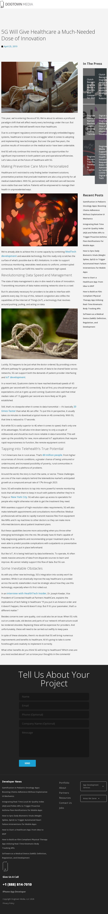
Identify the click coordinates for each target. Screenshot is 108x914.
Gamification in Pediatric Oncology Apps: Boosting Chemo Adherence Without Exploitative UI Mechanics (94, 210)
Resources (65, 797)
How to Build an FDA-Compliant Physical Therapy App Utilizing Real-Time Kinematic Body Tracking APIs (93, 300)
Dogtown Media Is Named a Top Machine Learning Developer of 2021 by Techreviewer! (94, 125)
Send (27, 763)
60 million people (52, 455)
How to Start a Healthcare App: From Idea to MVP (93, 281)
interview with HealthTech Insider (26, 593)
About (62, 787)
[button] (73, 4)
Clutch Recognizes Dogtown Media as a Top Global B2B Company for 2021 (92, 88)
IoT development (15, 377)
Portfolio (64, 782)
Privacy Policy (8, 903)
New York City (19, 497)
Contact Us (65, 802)
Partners (64, 792)
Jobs (61, 807)
